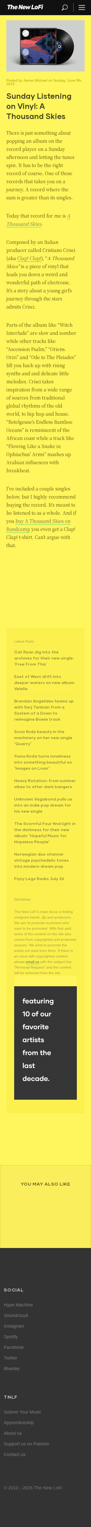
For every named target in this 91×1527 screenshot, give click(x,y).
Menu (81, 7)
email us (32, 962)
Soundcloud (16, 1315)
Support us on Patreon (26, 1443)
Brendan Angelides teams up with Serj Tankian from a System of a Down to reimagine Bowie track (44, 709)
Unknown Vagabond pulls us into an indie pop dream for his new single (43, 804)
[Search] (67, 7)
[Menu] (79, 7)
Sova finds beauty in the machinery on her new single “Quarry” (43, 737)
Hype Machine (18, 1304)
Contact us (15, 1454)
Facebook (14, 1347)
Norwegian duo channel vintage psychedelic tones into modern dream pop (41, 860)
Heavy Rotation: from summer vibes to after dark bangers (45, 783)
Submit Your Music (22, 1412)
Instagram (14, 1326)
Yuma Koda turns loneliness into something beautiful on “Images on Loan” (43, 762)
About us (13, 1433)
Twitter (10, 1357)
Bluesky (12, 1368)
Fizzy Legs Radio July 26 (39, 878)
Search (65, 7)
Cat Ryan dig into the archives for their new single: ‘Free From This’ (44, 657)
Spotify (11, 1336)
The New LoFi (25, 7)
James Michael (35, 80)
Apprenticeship (19, 1422)
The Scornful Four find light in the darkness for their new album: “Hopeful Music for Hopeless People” (45, 832)
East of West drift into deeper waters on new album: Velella (44, 682)
